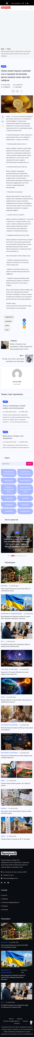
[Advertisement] (17, 30)
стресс (7, 329)
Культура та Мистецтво (25, 473)
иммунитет (8, 321)
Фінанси (25, 511)
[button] (8, 555)
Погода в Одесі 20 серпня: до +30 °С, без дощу (15, 839)
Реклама (5, 906)
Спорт (25, 504)
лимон (7, 325)
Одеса (9, 480)
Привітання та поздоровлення (25, 489)
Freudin (26, 139)
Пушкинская (10, 139)
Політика (25, 480)
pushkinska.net (28, 1034)
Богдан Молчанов (10, 411)
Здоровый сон (9, 317)
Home (2, 49)
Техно (9, 511)
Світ (25, 498)
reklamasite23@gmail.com (10, 878)
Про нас (4, 895)
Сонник (9, 504)
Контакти (5, 909)
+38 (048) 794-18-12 (8, 875)
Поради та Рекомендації (9, 489)
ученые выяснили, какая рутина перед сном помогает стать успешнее (18, 307)
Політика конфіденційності (10, 902)
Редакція (5, 899)
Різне (9, 49)
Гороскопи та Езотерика (8, 473)
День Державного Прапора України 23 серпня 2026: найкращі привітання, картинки (13, 977)
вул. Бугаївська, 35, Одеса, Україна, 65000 (14, 872)
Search (30, 463)
